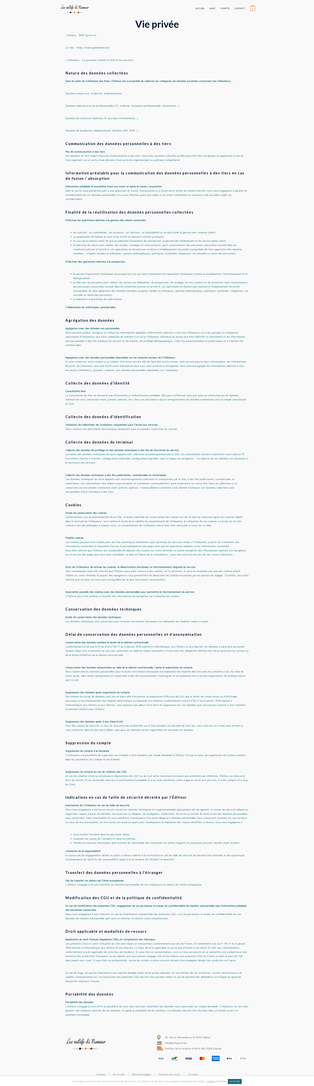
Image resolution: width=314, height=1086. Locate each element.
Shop (212, 8)
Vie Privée (221, 1081)
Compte (224, 8)
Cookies (211, 1081)
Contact (239, 8)
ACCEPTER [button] (235, 1081)
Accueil (200, 8)
